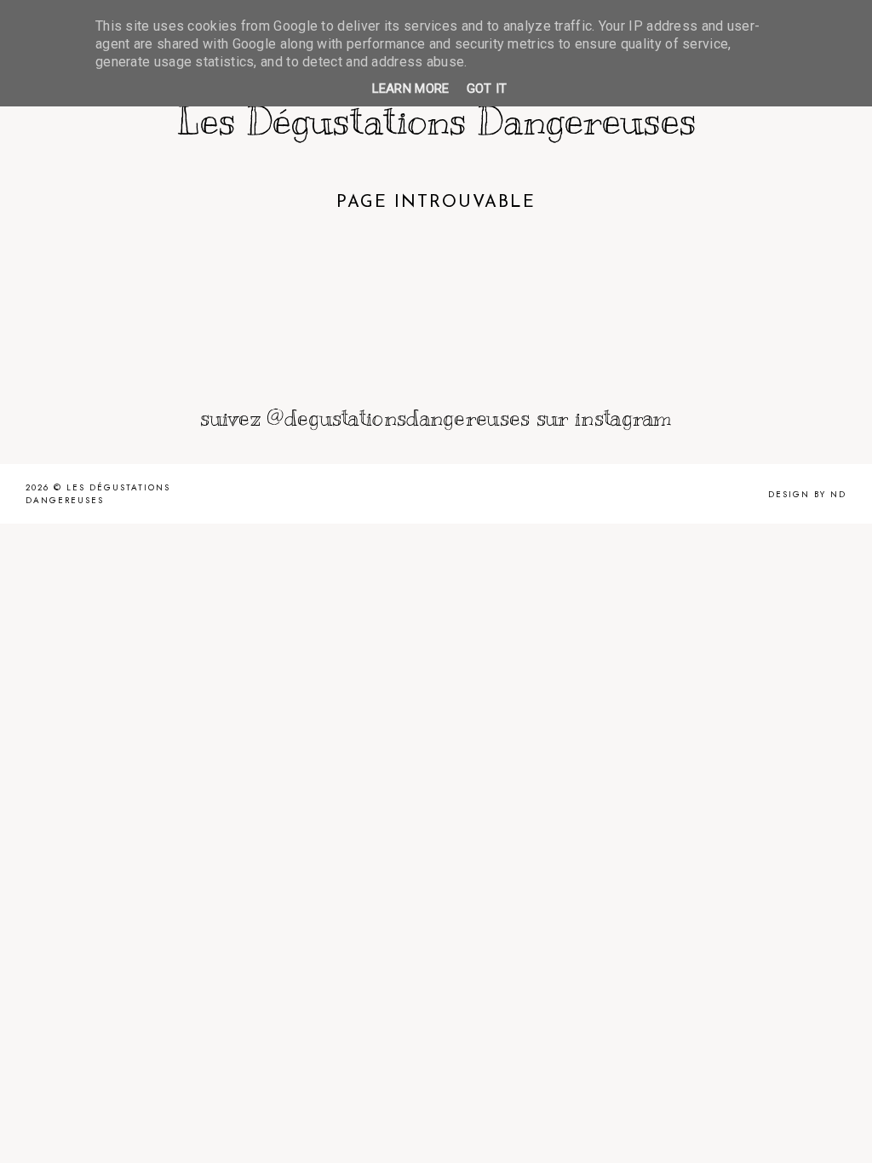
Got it (487, 88)
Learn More (411, 88)
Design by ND (807, 494)
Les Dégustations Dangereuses (436, 121)
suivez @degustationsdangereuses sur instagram (436, 417)
